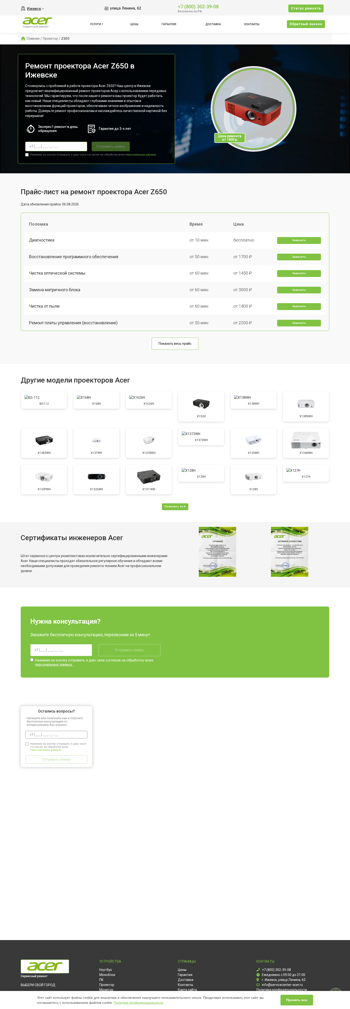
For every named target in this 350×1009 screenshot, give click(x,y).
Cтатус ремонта (306, 8)
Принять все (296, 1000)
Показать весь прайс (175, 343)
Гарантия (169, 24)
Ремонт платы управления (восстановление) (73, 322)
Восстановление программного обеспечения (73, 256)
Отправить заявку (110, 146)
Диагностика (41, 240)
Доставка (213, 24)
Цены (134, 24)
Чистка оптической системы (57, 273)
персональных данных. (141, 154)
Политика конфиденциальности (138, 1002)
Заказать (299, 240)
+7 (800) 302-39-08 (198, 6)
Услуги (95, 24)
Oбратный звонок (306, 24)
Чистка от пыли (44, 306)
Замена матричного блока (54, 289)
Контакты (251, 24)
